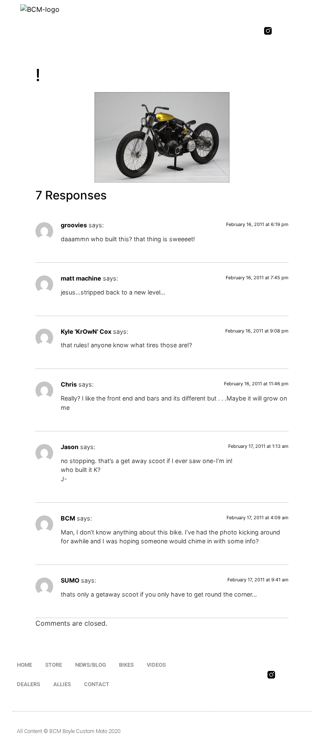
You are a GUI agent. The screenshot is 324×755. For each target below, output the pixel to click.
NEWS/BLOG (90, 665)
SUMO (70, 580)
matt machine (81, 278)
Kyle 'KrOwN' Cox (86, 331)
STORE (53, 665)
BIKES (126, 665)
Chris (69, 384)
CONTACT (96, 684)
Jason (69, 446)
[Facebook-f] (284, 31)
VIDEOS (156, 665)
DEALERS (28, 684)
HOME (24, 665)
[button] (222, 31)
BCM (68, 518)
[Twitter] (300, 31)
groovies (74, 225)
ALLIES (62, 684)
